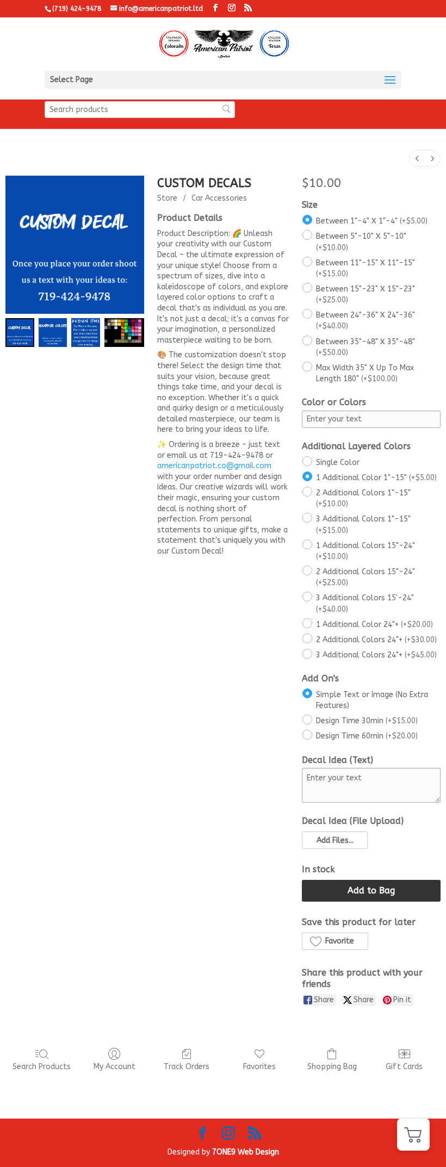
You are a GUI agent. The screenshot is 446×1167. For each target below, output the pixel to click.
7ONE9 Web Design (245, 1152)
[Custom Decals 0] (19, 332)
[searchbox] (140, 109)
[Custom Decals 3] (124, 332)
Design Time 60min (367, 736)
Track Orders (186, 1066)
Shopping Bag (332, 1066)
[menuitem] (417, 158)
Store (167, 198)
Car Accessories (219, 198)
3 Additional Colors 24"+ (376, 655)
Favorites (259, 1066)
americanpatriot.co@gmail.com (214, 465)
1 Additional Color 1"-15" (376, 477)
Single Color (338, 462)
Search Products (42, 1066)
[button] (334, 840)
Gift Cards (404, 1066)
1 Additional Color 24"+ (374, 624)
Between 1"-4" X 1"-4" (372, 221)
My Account (114, 1066)
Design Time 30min (367, 720)
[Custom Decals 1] (53, 332)
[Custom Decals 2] (85, 332)
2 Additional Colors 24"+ (376, 639)
